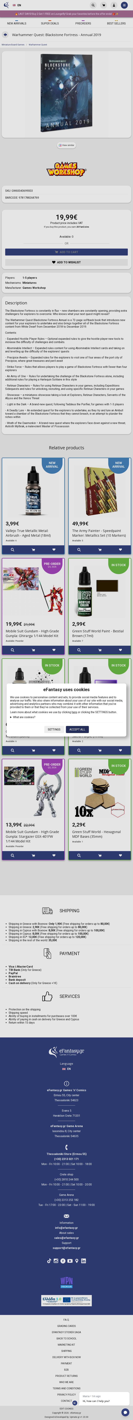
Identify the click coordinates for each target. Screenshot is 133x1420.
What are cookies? (24, 717)
